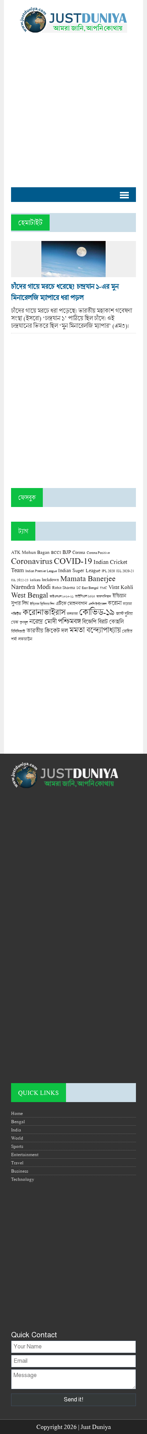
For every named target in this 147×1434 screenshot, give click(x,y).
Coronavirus (31, 561)
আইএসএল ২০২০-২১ (62, 596)
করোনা (114, 603)
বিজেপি (89, 621)
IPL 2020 (108, 571)
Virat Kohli (120, 587)
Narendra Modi (31, 586)
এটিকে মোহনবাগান (71, 603)
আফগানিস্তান (103, 596)
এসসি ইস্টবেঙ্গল (97, 604)
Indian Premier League (41, 571)
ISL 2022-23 (20, 580)
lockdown (50, 579)
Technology (22, 1179)
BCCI (56, 552)
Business (19, 1171)
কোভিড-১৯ (97, 612)
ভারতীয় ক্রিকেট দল (47, 630)
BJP (66, 552)
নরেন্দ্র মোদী (42, 621)
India (16, 1130)
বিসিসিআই (18, 631)
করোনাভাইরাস (43, 612)
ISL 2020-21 (125, 571)
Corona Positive (98, 553)
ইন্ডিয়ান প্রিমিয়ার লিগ (42, 604)
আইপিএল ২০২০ (85, 596)
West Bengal (29, 594)
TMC (103, 588)
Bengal (18, 1121)
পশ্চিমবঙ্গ (69, 621)
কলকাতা (72, 614)
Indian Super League (79, 570)
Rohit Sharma (63, 587)
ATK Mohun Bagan (30, 552)
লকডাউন (25, 638)
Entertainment (25, 1154)
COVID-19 (73, 560)
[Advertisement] (73, 106)
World (17, 1138)
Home (17, 1113)
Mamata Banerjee (88, 578)
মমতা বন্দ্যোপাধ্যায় (95, 629)
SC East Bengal (87, 588)
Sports (17, 1146)
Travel (17, 1162)
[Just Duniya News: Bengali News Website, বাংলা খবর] (73, 20)
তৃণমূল (24, 622)
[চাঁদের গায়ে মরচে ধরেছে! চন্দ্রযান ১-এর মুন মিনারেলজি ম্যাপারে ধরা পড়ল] (73, 273)
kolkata (35, 580)
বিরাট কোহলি (110, 621)
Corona (78, 552)
